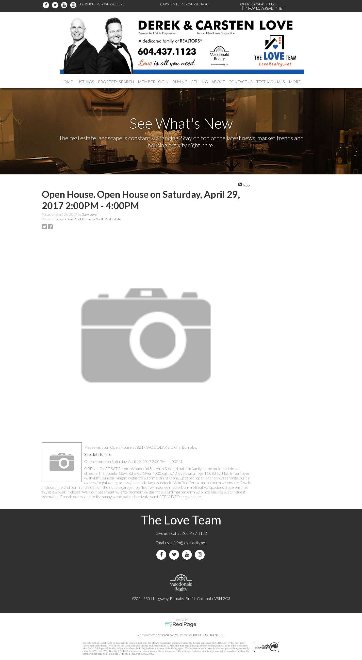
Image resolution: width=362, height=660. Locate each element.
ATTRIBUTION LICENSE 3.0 (207, 635)
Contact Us (241, 81)
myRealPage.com (181, 624)
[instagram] (74, 5)
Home (66, 81)
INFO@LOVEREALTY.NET (264, 8)
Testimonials (270, 81)
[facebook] (46, 5)
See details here (97, 454)
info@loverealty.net (190, 542)
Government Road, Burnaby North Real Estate (88, 219)
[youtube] (65, 5)
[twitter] (55, 5)
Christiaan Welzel (166, 635)
